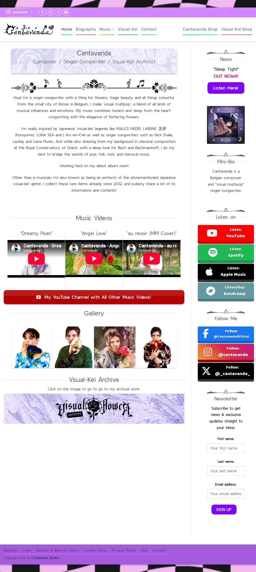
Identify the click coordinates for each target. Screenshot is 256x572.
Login (27, 550)
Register (11, 550)
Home (66, 29)
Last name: (226, 462)
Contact (149, 29)
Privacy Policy (124, 550)
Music (105, 29)
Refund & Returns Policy (57, 550)
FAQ (144, 550)
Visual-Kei (128, 29)
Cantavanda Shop (200, 29)
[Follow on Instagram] (50, 12)
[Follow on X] (58, 12)
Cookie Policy (95, 550)
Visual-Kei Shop (236, 29)
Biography (86, 29)
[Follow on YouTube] (66, 12)
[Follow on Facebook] (42, 12)
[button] (18, 13)
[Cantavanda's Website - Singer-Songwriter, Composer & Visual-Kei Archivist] (29, 29)
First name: (226, 439)
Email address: (225, 484)
